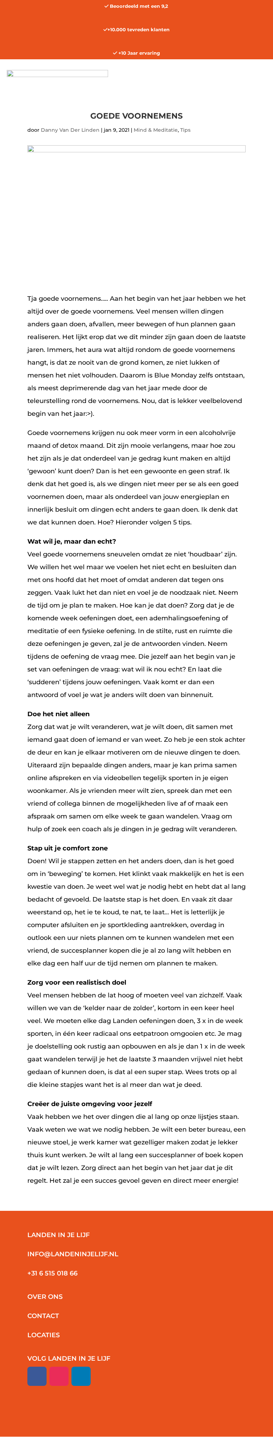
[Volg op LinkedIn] (81, 1376)
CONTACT (43, 1316)
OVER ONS (45, 1297)
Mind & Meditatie (156, 130)
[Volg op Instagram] (59, 1376)
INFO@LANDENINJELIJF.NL (72, 1254)
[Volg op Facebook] (37, 1376)
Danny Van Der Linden (70, 130)
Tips (185, 130)
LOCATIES (43, 1335)
